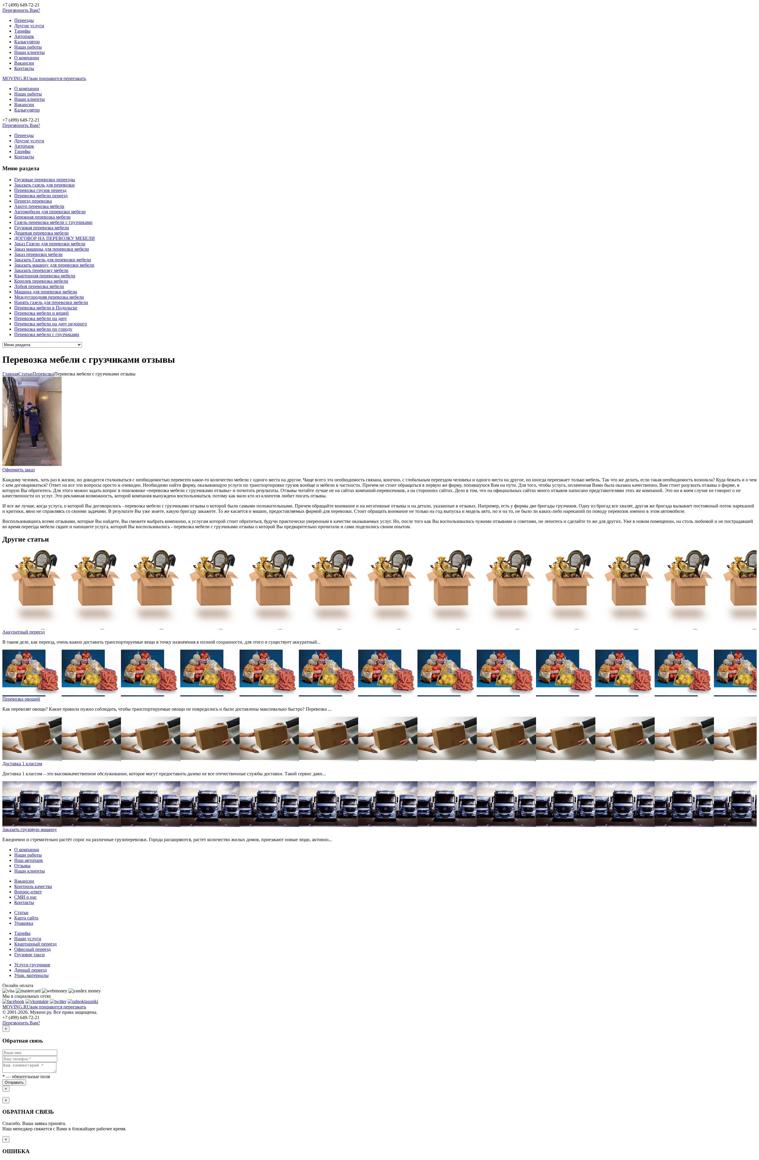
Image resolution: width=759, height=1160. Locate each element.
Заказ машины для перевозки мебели (51, 249)
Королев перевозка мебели (41, 281)
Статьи (21, 912)
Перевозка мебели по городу (43, 329)
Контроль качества (33, 886)
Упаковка (23, 923)
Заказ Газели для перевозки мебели (49, 243)
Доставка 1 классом (22, 763)
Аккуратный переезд (23, 631)
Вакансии (24, 63)
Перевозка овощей (21, 698)
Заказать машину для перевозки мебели (54, 265)
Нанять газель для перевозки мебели (51, 302)
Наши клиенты (29, 52)
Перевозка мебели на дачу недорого (50, 323)
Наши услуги (27, 938)
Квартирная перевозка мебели (44, 275)
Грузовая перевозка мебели (41, 227)
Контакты (24, 68)
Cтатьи (25, 373)
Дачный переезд (30, 970)
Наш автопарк (28, 860)
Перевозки (43, 373)
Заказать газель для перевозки (44, 184)
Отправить (14, 1082)
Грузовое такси (29, 954)
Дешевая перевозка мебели (41, 232)
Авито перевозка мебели (39, 206)
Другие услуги (29, 25)
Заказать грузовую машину (29, 829)
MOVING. (44, 78)
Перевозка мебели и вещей (41, 313)
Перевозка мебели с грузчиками (46, 334)
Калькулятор (27, 41)
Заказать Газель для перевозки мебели (52, 259)
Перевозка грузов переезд (40, 190)
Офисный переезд (32, 949)
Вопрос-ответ (28, 891)
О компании (26, 57)
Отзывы (22, 865)
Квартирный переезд (35, 943)
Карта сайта (26, 917)
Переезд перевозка (33, 200)
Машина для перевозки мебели (45, 291)
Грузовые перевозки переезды (44, 179)
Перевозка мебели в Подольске (45, 307)
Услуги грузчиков (32, 964)
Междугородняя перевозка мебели (49, 297)
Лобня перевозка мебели (39, 286)
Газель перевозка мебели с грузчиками (53, 222)
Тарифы (22, 31)
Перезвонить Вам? (21, 10)
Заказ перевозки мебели (38, 254)
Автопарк (24, 36)
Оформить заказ (18, 469)
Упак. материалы (31, 975)
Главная (10, 373)
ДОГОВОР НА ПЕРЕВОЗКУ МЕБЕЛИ (54, 238)
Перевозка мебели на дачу (40, 318)
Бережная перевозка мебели (42, 216)
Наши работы (28, 47)
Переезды (24, 20)
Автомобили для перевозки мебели (50, 211)
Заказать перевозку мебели (41, 270)
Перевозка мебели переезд (41, 195)
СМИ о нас (25, 897)
